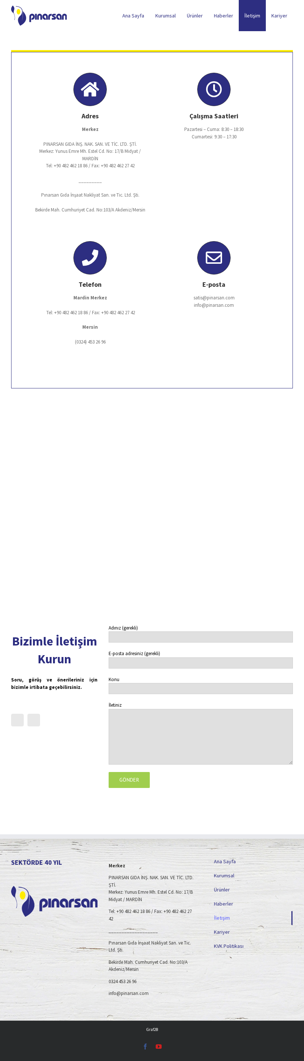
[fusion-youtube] (33, 720)
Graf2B (152, 1029)
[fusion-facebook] (17, 720)
